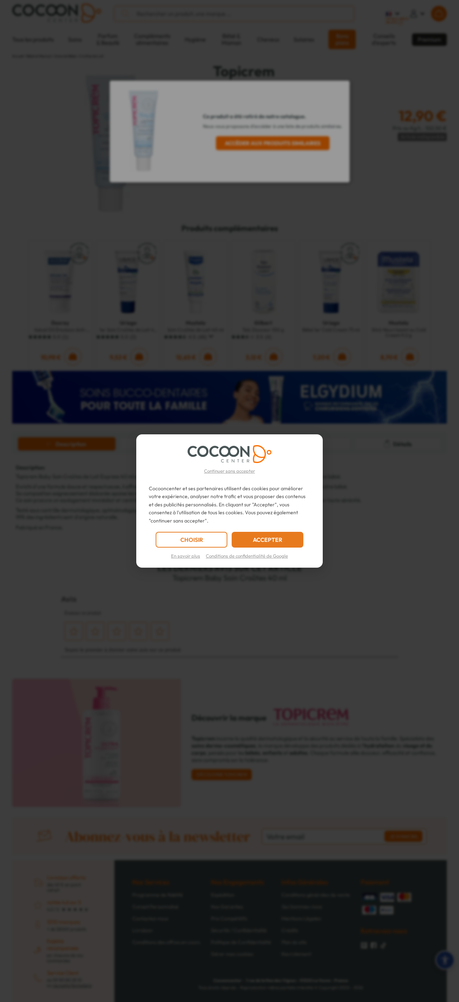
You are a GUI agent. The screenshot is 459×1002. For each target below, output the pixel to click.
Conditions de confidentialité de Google (247, 556)
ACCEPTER (267, 539)
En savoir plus (185, 556)
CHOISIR (191, 539)
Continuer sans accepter (229, 471)
